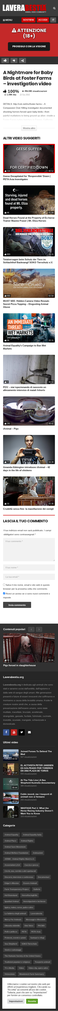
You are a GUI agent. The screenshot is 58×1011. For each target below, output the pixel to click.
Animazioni (38, 853)
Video (21, 968)
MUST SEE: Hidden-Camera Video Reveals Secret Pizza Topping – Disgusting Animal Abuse (26, 304)
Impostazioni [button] (16, 1001)
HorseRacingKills (29, 895)
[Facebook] (6, 732)
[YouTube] (14, 732)
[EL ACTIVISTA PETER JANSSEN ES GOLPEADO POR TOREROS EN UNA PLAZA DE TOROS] (11, 769)
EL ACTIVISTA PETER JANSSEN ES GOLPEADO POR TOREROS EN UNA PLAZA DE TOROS (37, 768)
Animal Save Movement (15, 847)
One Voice (28, 926)
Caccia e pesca (31, 865)
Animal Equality (11, 835)
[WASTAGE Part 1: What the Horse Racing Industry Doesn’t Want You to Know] (11, 812)
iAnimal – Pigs (11, 428)
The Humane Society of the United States (23, 956)
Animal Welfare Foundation (16, 853)
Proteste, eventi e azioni (15, 938)
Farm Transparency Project (17, 889)
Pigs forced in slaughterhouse (19, 665)
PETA (24, 932)
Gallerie (36, 889)
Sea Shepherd (11, 944)
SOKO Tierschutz (29, 944)
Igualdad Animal (12, 901)
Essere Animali (30, 883)
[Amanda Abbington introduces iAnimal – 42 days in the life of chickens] (29, 449)
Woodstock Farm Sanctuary (31, 974)
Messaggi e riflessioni (35, 920)
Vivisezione (10, 974)
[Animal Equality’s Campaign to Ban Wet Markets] (29, 328)
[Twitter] (22, 732)
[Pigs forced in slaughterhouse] (29, 647)
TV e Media (9, 968)
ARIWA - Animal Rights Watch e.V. (19, 859)
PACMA (41, 926)
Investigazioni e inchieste (34, 901)
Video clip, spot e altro (38, 968)
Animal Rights (27, 841)
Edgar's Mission (12, 883)
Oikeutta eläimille (12, 926)
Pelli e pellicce (11, 932)
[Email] (29, 732)
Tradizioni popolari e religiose (17, 962)
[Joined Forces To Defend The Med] (11, 755)
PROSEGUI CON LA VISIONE (29, 46)
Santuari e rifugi (37, 938)
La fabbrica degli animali (15, 913)
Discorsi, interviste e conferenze (19, 877)
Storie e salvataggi (13, 950)
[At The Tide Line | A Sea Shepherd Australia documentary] (11, 784)
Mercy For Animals (13, 920)
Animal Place (10, 841)
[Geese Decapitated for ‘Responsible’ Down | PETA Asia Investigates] (29, 158)
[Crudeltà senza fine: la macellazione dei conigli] (29, 491)
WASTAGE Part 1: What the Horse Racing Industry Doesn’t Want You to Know (37, 811)
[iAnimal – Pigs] (29, 411)
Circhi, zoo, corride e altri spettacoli (20, 871)
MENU (8, 20)
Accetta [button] (32, 1001)
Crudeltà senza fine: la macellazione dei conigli (28, 509)
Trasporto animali (42, 962)
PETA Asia (36, 932)
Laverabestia (36, 913)
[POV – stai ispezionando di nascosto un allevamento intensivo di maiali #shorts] (29, 369)
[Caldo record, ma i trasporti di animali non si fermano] (11, 798)
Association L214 (12, 865)
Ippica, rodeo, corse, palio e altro (19, 907)
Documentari (43, 877)
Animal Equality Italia (32, 835)
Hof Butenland (11, 895)
